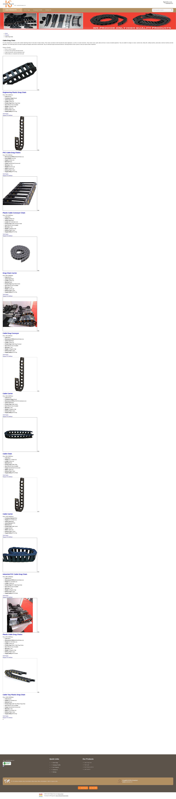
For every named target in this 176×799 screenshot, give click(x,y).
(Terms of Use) (60, 793)
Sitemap (54, 772)
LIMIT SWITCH (87, 769)
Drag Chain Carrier (10, 273)
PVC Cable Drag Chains (11, 152)
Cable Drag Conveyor (11, 333)
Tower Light (86, 764)
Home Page (27, 10)
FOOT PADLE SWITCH (89, 767)
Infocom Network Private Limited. (62, 795)
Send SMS (94, 788)
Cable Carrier (8, 393)
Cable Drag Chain (88, 762)
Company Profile (37, 10)
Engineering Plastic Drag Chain (14, 92)
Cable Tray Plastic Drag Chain (14, 695)
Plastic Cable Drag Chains (12, 634)
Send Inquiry (5, 113)
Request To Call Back (7, 115)
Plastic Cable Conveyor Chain (14, 213)
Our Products (11, 10)
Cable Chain (7, 454)
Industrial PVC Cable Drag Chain (15, 574)
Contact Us (48, 10)
